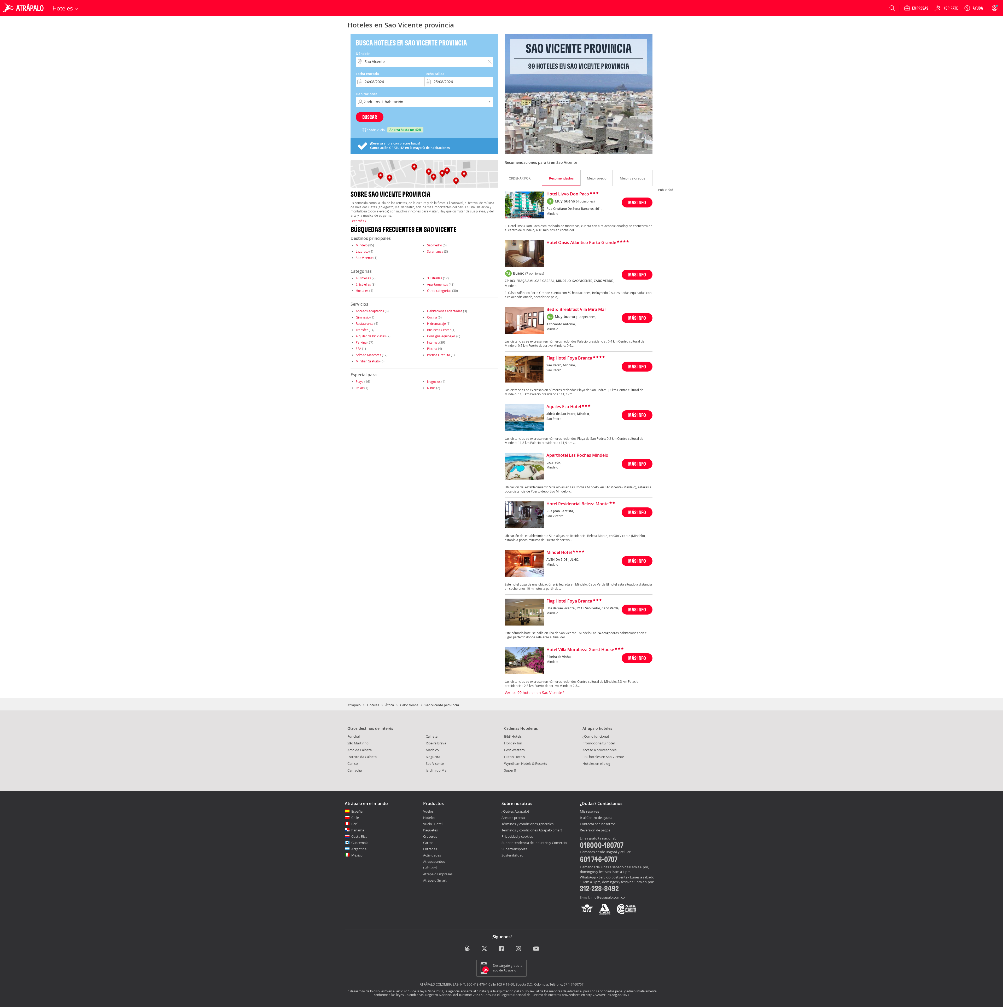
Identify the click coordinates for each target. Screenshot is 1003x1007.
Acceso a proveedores (599, 750)
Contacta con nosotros (597, 824)
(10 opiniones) (586, 317)
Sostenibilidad (512, 855)
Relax (360, 388)
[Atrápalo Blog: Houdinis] (467, 948)
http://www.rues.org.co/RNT (607, 994)
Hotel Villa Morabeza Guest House (580, 649)
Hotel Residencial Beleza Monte (577, 504)
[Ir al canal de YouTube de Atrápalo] (536, 949)
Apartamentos (437, 284)
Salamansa (435, 251)
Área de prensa (513, 817)
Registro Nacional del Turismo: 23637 (453, 994)
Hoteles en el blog (596, 763)
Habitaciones (366, 94)
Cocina (432, 317)
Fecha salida (434, 74)
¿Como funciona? (595, 736)
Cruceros (430, 836)
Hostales (362, 290)
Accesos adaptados (370, 311)
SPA (358, 348)
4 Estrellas (363, 278)
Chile (355, 817)
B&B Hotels (513, 736)
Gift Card (430, 867)
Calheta (432, 736)
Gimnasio (363, 317)
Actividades (432, 855)
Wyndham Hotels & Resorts (525, 763)
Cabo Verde (409, 705)
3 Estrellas (434, 278)
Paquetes (430, 830)
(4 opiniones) (585, 201)
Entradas (430, 849)
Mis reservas (589, 811)
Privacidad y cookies (517, 836)
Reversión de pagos (595, 830)
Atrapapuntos (434, 861)
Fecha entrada (367, 74)
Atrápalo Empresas (437, 874)
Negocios (434, 381)
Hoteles (373, 705)
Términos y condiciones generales (527, 823)
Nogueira (433, 756)
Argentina (358, 849)
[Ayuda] (973, 8)
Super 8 (510, 770)
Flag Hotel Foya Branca (569, 358)
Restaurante (365, 323)
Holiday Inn (513, 743)
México (357, 855)
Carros (428, 842)
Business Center (439, 330)
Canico (352, 763)
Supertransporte (514, 849)
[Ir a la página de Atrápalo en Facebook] (502, 949)
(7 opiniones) (534, 273)
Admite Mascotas (368, 355)
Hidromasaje (436, 323)
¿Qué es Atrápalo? (515, 811)
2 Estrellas (363, 284)
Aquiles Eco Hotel (563, 406)
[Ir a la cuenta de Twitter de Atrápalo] (484, 949)
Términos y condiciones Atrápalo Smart (531, 830)
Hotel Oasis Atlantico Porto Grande (581, 242)
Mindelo (362, 245)
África (389, 705)
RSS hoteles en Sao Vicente (603, 756)
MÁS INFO (637, 202)
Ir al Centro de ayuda (596, 818)
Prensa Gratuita (438, 355)
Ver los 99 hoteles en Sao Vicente (534, 692)
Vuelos (428, 811)
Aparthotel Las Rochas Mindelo (577, 455)
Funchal (353, 736)
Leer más (358, 221)
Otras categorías (439, 290)
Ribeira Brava (436, 743)
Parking (361, 342)
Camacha (354, 770)
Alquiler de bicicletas (371, 336)
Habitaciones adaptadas (444, 311)
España (357, 811)
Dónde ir (363, 53)
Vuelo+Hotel (432, 823)
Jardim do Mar (437, 770)
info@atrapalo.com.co (608, 897)
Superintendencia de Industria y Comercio (534, 842)
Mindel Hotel (559, 552)
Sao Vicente (364, 258)
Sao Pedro (435, 245)
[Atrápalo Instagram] (519, 949)
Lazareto (362, 251)
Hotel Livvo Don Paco (567, 194)
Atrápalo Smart (435, 880)
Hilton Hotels (514, 756)
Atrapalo (354, 705)
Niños (431, 388)
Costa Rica (359, 836)
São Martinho (358, 743)
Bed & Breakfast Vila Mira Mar (576, 309)
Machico (432, 750)
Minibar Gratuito (368, 361)
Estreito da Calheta (362, 756)
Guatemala (359, 842)
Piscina (432, 348)
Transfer (362, 330)
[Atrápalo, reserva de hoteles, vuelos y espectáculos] (24, 8)
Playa (360, 381)
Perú (355, 823)
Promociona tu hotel (598, 743)
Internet (433, 342)
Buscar (369, 117)
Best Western (514, 750)
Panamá (357, 830)
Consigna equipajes (441, 336)
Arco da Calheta (359, 750)
